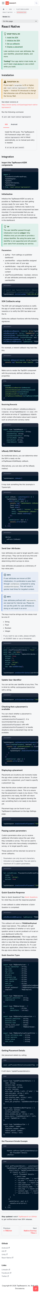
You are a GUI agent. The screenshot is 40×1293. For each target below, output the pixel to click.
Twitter (4, 1276)
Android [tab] (14, 124)
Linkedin (5, 1270)
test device (18, 64)
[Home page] (4, 9)
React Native (6, 1258)
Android (5, 1248)
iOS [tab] (6, 124)
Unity (4, 1254)
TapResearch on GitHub (27, 1217)
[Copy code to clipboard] (35, 174)
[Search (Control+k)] (36, 3)
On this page (8, 21)
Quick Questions (31, 897)
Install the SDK (12, 37)
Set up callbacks (13, 44)
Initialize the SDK (13, 41)
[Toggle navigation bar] (3, 3)
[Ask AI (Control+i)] (35, 1288)
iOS (3, 1251)
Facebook (5, 1273)
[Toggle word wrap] (32, 290)
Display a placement (15, 47)
